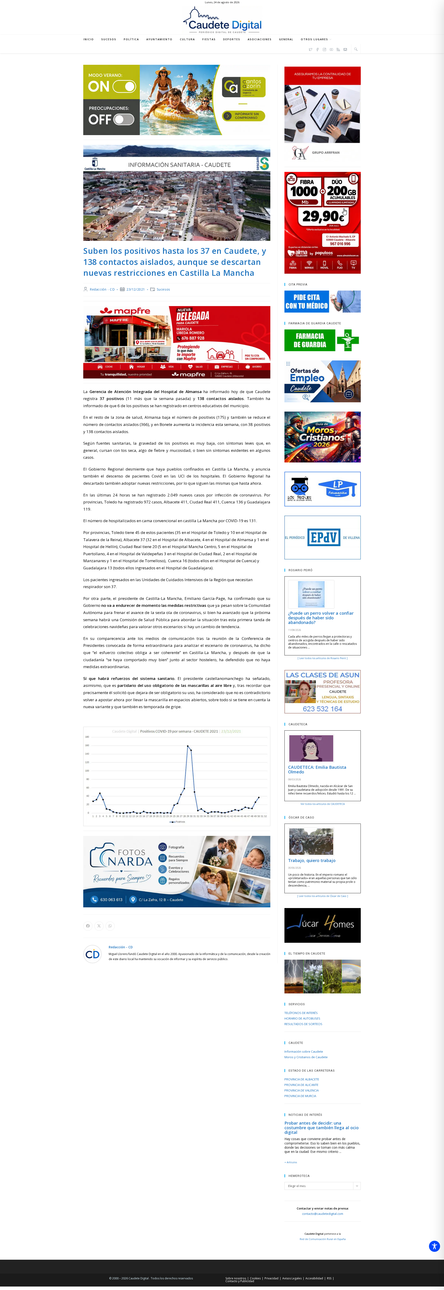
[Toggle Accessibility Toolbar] (435, 1246)
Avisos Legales (292, 1278)
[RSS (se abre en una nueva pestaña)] (338, 49)
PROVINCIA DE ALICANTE (301, 1085)
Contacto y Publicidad (239, 1281)
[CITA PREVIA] (322, 301)
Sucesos (163, 289)
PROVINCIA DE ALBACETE (301, 1079)
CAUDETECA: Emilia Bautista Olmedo (317, 769)
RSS (329, 1278)
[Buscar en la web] (356, 49)
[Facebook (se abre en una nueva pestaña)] (317, 49)
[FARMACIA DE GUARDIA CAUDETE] (322, 340)
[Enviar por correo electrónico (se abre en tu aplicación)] (345, 49)
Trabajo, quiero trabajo (312, 860)
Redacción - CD (102, 289)
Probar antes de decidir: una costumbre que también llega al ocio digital (321, 1127)
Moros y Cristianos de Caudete (306, 1057)
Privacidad (271, 1278)
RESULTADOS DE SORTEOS (303, 1024)
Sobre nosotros (235, 1278)
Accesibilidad (314, 1278)
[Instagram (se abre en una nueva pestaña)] (324, 49)
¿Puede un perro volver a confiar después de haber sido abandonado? (321, 617)
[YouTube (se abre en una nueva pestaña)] (331, 49)
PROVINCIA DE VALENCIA (301, 1090)
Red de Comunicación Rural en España (323, 1239)
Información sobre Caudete (303, 1051)
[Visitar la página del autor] (92, 953)
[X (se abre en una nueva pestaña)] (310, 49)
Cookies (255, 1278)
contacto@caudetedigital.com (322, 1214)
